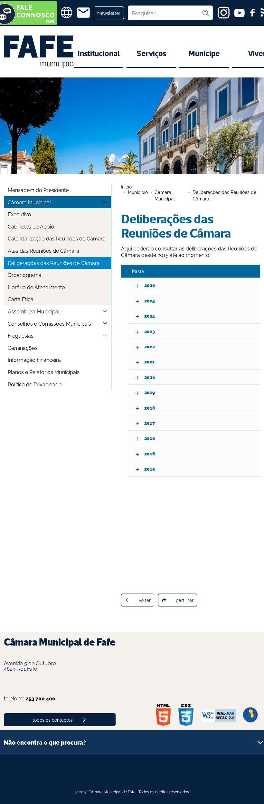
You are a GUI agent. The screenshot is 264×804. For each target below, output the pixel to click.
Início (126, 186)
